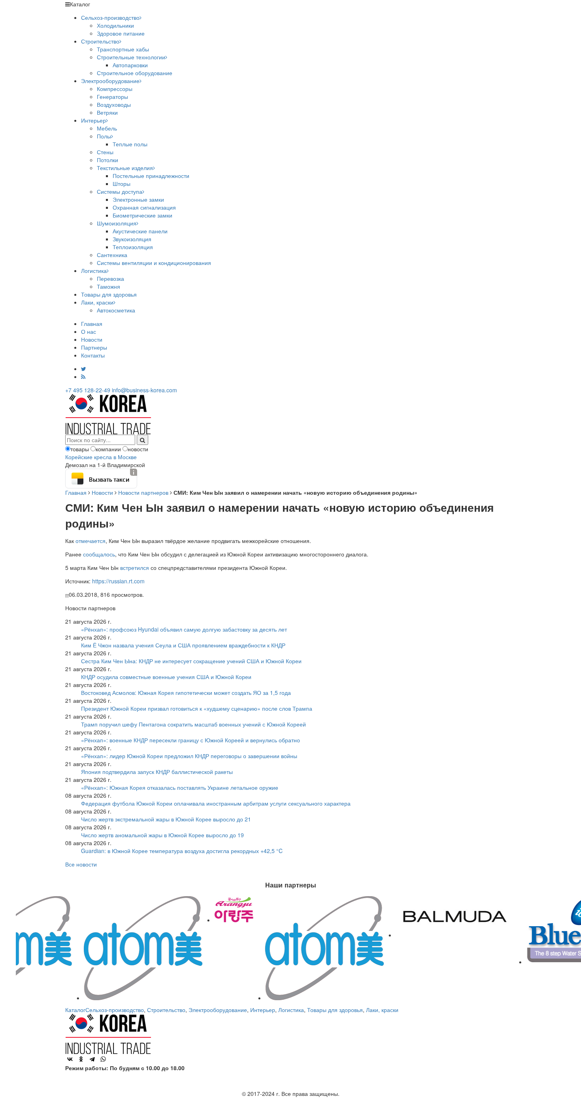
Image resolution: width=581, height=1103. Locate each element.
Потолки (107, 160)
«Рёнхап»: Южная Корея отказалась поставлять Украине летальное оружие (179, 787)
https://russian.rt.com (118, 581)
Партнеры (94, 347)
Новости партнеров (143, 492)
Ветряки (107, 112)
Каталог (75, 1010)
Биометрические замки (142, 215)
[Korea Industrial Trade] (108, 413)
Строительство (100, 41)
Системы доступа (119, 191)
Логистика (94, 270)
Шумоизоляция (116, 223)
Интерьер (93, 120)
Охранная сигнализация (144, 207)
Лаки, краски (97, 302)
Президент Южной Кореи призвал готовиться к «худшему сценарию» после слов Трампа (196, 708)
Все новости (81, 864)
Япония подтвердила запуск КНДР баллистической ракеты (157, 772)
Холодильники (115, 25)
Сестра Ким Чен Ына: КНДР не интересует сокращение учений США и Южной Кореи (191, 661)
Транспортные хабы (123, 49)
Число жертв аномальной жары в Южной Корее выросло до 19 (162, 835)
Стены (105, 152)
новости (138, 449)
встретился (134, 567)
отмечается (90, 541)
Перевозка (110, 278)
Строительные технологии (131, 57)
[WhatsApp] (103, 1059)
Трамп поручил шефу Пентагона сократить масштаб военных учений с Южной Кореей (193, 724)
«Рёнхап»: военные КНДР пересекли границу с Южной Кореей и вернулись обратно (190, 740)
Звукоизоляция (132, 239)
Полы (104, 136)
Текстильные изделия (125, 168)
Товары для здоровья (109, 294)
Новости (91, 339)
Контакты (93, 355)
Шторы (121, 183)
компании (108, 449)
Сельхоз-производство (110, 17)
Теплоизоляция (133, 247)
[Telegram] (92, 1059)
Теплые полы (130, 144)
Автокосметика (116, 310)
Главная (91, 323)
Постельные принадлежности (151, 176)
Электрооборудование (110, 81)
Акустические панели (140, 231)
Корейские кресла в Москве (101, 457)
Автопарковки (130, 65)
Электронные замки (138, 199)
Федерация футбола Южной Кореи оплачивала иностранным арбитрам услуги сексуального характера (216, 803)
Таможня (108, 286)
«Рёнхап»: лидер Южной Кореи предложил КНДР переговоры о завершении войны (189, 756)
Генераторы (112, 96)
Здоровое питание (121, 33)
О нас (88, 331)
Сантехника (112, 255)
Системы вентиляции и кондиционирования (154, 263)
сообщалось (99, 554)
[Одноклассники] (81, 1059)
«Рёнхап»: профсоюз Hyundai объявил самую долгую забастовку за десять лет (184, 629)
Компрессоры (114, 89)
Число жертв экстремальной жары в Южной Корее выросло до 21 (166, 819)
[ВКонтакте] (70, 1059)
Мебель (107, 128)
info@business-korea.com (144, 390)
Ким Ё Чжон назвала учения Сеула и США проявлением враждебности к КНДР (183, 645)
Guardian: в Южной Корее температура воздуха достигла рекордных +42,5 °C (182, 851)
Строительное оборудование (134, 73)
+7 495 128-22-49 (87, 390)
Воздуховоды (114, 104)
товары (79, 449)
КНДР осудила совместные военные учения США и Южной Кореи (166, 677)
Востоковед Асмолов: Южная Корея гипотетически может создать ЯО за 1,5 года (186, 692)
